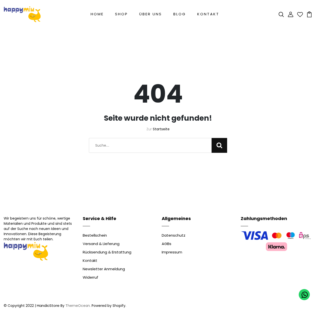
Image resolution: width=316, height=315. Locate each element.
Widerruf (90, 277)
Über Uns (150, 14)
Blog (179, 14)
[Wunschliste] (300, 14)
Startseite (161, 129)
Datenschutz (173, 235)
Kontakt (208, 14)
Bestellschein (95, 235)
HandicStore (48, 305)
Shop (121, 14)
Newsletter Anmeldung (104, 268)
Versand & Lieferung (101, 243)
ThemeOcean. (78, 305)
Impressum (172, 252)
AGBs (166, 243)
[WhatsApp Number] (304, 294)
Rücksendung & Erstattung (107, 252)
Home (97, 14)
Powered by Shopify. (108, 305)
